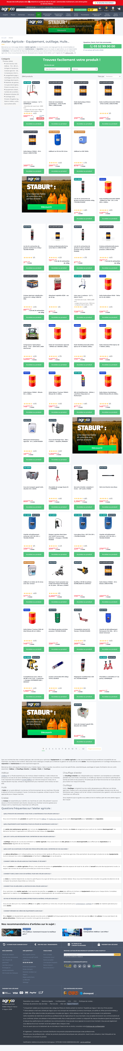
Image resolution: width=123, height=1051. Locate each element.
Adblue (43, 819)
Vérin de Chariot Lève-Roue (108, 487)
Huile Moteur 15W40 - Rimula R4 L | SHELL (32, 393)
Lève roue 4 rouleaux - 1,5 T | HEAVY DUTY (83, 296)
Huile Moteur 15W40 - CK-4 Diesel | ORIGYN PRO (32, 152)
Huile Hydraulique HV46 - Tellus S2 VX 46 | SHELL (109, 296)
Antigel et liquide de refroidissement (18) (11, 68)
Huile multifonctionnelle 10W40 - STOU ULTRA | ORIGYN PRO (109, 102)
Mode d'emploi (28, 969)
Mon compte (47, 954)
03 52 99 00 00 (31, 7)
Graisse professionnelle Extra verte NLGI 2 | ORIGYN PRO (58, 247)
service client (49, 7)
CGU (69, 1001)
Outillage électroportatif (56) (11, 80)
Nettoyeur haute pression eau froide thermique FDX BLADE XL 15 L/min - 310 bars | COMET (59, 583)
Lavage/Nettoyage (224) (12, 75)
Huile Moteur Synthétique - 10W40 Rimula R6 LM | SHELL (108, 393)
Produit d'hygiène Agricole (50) (11, 99)
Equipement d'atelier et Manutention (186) (12, 89)
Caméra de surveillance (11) (11, 92)
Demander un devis (80, 9)
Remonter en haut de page (117, 1042)
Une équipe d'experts (50, 962)
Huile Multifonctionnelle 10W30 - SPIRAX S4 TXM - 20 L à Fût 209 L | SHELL (109, 200)
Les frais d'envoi (7, 965)
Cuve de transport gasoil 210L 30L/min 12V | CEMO (83, 725)
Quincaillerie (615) (10, 104)
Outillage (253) (10, 96)
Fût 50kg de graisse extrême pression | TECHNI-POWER (58, 630)
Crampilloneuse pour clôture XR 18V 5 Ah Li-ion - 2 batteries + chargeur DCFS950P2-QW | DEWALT (33, 679)
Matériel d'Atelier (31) (12, 94)
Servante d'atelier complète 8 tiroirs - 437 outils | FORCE (83, 488)
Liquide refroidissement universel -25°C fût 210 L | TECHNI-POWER (107, 536)
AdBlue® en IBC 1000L (81, 151)
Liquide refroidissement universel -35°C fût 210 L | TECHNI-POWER (31, 536)
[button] (100, 9)
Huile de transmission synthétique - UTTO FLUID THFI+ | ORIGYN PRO (57, 103)
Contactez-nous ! (49, 957)
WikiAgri (25, 982)
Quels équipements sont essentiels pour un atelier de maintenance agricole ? (31, 824)
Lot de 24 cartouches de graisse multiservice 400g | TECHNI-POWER (32, 247)
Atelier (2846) (8, 61)
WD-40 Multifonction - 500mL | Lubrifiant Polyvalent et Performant (84, 394)
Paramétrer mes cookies (31, 1001)
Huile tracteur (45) (11, 63)
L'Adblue (4, 775)
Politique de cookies (86, 1001)
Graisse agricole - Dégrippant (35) (11, 70)
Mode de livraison (8, 954)
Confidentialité (60, 1001)
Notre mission (48, 965)
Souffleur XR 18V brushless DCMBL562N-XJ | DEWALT (82, 582)
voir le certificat (85, 1042)
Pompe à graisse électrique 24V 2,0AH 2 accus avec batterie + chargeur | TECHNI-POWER (58, 537)
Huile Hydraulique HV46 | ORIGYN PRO (82, 102)
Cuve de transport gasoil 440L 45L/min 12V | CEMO (33, 488)
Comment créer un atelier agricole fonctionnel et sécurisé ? (25, 861)
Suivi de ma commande (10, 957)
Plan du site (54, 1004)
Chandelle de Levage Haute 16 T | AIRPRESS (58, 488)
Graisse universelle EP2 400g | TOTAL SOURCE (59, 677)
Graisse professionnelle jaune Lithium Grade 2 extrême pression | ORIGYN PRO (109, 247)
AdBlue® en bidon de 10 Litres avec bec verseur (33, 582)
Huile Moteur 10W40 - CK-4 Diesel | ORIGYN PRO (108, 582)
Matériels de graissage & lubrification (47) (12, 82)
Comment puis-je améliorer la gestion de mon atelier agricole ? (26, 886)
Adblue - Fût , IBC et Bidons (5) (11, 66)
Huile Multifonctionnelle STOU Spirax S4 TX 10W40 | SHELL (84, 345)
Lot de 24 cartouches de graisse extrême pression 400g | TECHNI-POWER (84, 200)
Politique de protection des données (35, 1004)
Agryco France (72, 1004)
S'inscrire (117, 954)
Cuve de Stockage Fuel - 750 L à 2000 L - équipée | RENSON (58, 440)
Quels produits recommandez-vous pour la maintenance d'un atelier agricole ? (32, 813)
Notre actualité (48, 960)
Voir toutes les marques (10, 973)
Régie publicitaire (28, 977)
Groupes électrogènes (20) (11, 85)
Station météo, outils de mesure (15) (11, 101)
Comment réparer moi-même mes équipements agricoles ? (23, 911)
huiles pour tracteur (55, 819)
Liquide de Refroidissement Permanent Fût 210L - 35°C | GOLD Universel (108, 631)
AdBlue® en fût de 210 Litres (58, 151)
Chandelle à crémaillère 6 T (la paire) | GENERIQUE (109, 677)
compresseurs (80, 903)
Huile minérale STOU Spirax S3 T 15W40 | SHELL (109, 345)
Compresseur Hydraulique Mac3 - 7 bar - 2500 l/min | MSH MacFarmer (33, 346)
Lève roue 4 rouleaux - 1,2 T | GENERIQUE (32, 102)
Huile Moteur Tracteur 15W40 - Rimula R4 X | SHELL (59, 393)
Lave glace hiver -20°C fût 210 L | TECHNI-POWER (84, 535)
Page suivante (93, 749)
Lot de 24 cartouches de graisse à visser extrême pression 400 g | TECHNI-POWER (82, 248)
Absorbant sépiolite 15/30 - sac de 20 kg (59, 296)
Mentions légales (47, 1001)
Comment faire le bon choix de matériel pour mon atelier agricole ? (27, 873)
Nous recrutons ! (48, 967)
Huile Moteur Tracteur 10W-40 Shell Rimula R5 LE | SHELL (33, 630)
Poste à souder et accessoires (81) (11, 87)
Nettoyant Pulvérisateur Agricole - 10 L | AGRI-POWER (33, 440)
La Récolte (26, 979)
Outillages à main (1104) (11, 78)
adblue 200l (69, 53)
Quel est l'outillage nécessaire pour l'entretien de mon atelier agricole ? (29, 836)
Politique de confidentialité (95, 1026)
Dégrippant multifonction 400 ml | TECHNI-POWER (84, 677)
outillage (89, 903)
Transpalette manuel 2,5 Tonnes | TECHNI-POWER (82, 630)
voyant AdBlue (27, 779)
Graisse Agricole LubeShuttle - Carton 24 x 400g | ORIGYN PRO (33, 297)
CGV (75, 1001)
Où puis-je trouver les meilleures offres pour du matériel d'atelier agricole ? (31, 898)
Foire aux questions (29, 966)
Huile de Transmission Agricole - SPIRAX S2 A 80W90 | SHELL (59, 345)
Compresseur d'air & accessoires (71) (11, 73)
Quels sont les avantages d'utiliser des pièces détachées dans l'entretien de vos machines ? (36, 849)
